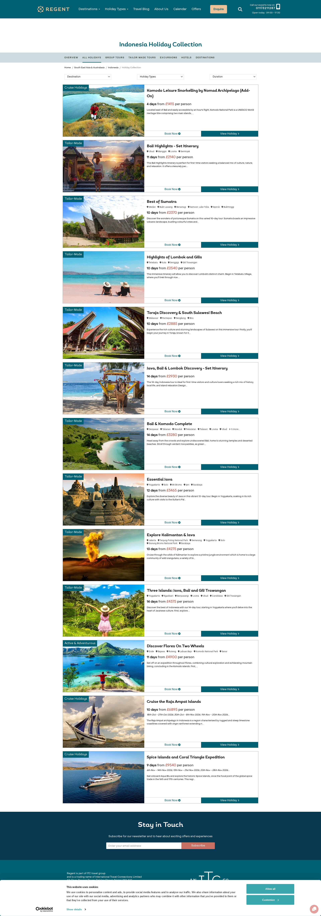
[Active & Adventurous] (103, 666)
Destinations (88, 9)
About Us (161, 9)
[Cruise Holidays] (103, 110)
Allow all (270, 888)
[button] (87, 76)
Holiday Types (116, 9)
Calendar (180, 9)
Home (67, 67)
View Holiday (229, 133)
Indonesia (113, 67)
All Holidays (91, 57)
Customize (268, 899)
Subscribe (198, 845)
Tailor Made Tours (142, 57)
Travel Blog (141, 9)
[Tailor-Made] (103, 166)
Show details (74, 909)
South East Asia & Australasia (89, 67)
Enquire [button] (218, 9)
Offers (196, 9)
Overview (71, 57)
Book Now (171, 133)
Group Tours (114, 57)
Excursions (168, 57)
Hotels (186, 57)
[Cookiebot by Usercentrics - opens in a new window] (44, 909)
